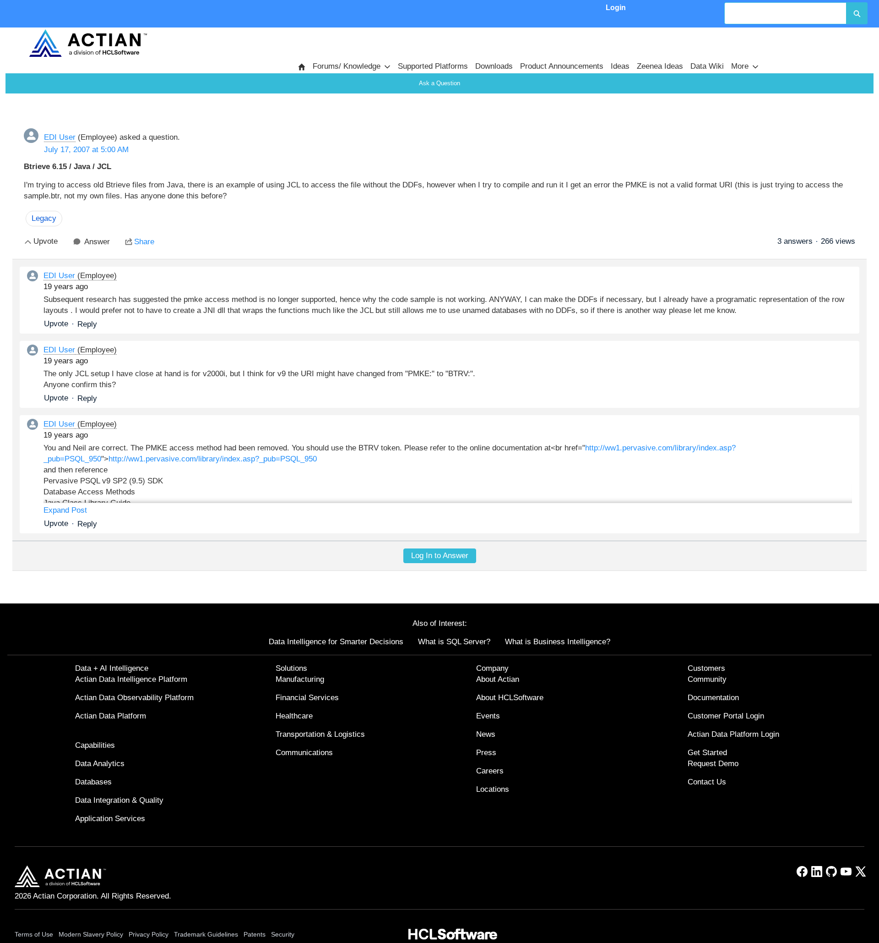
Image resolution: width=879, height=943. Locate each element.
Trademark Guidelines (206, 934)
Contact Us (707, 782)
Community (707, 679)
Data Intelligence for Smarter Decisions (336, 641)
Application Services (110, 818)
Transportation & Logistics (320, 734)
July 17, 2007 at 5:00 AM (86, 149)
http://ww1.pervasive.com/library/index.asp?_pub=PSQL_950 (213, 459)
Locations (492, 789)
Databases (93, 782)
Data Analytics (100, 763)
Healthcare (294, 716)
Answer (97, 241)
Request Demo (713, 763)
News (485, 734)
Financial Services (307, 697)
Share (144, 242)
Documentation (713, 697)
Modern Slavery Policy (91, 934)
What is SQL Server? (454, 641)
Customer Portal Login (726, 716)
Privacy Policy (148, 934)
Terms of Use (34, 934)
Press (486, 752)
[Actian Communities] (88, 43)
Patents (255, 934)
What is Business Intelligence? (557, 641)
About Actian (497, 679)
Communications (304, 752)
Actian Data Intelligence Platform (131, 679)
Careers (490, 771)
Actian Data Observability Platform (134, 697)
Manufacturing (300, 679)
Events (488, 716)
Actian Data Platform (110, 716)
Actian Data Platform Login (733, 734)
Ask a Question (439, 83)
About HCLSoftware (509, 697)
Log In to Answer (439, 555)
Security (282, 934)
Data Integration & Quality (119, 800)
